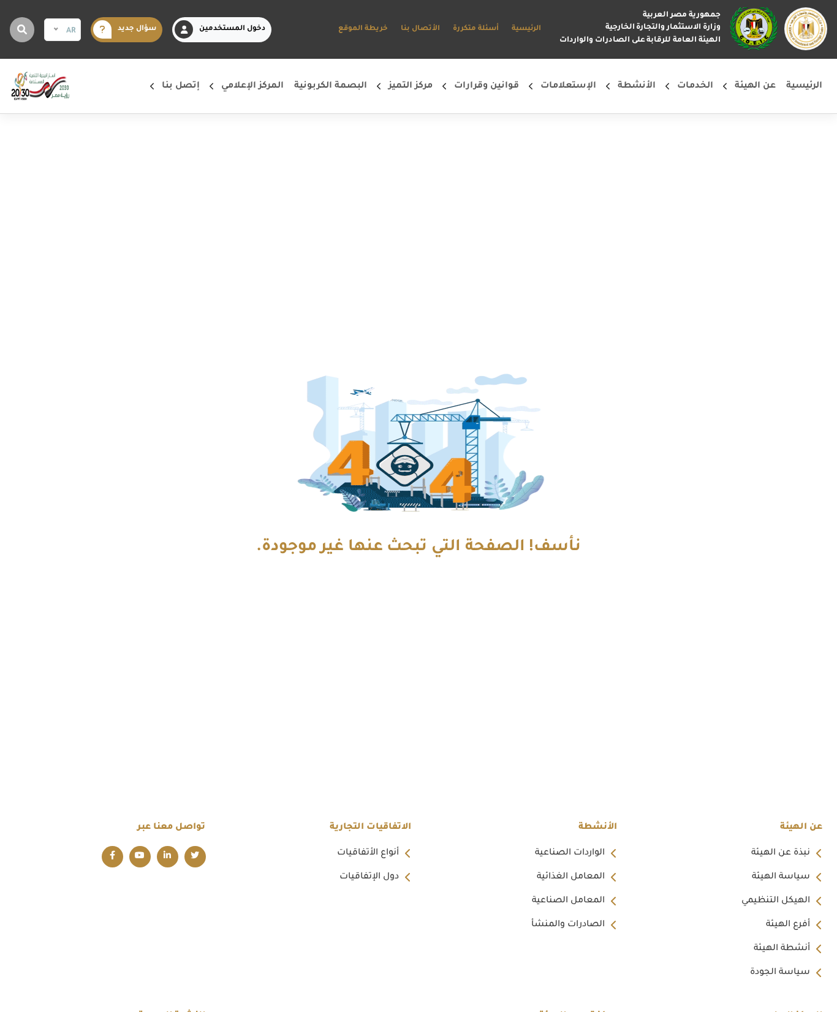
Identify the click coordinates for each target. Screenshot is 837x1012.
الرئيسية (526, 29)
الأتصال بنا (420, 29)
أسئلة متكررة (476, 29)
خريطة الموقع (363, 29)
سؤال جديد (137, 29)
